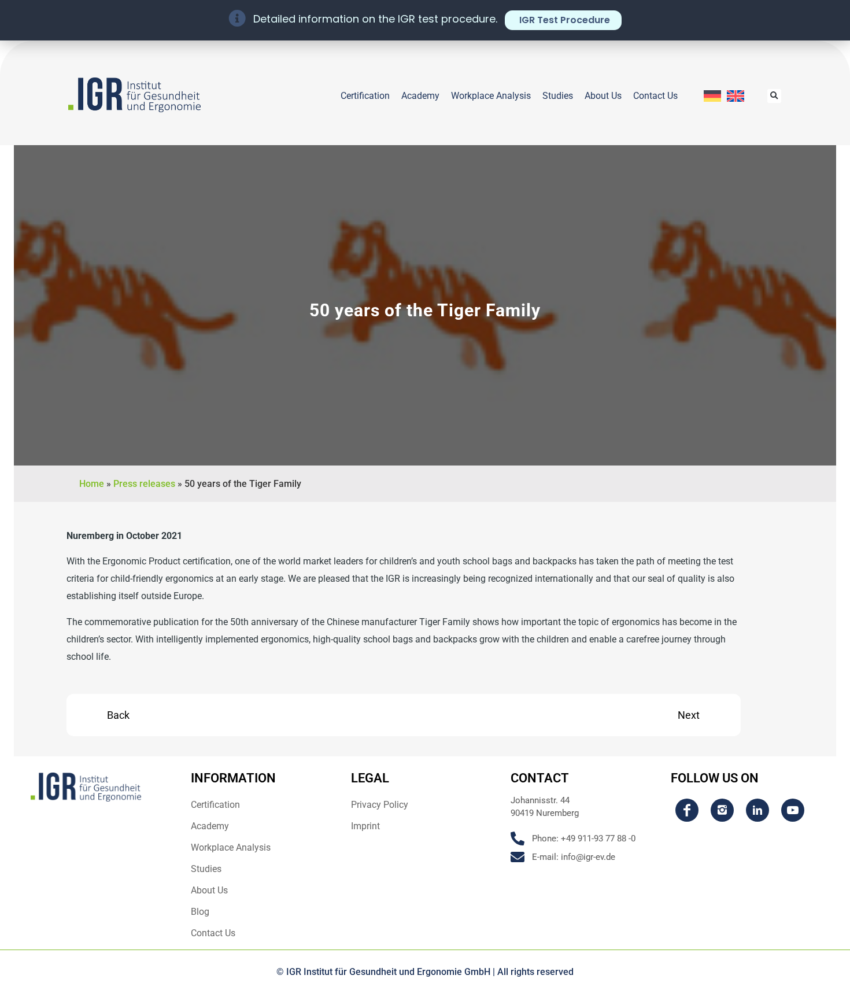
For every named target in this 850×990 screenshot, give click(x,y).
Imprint (365, 826)
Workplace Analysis (491, 95)
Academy (420, 95)
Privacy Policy (379, 804)
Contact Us (655, 95)
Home (91, 483)
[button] (774, 96)
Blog (200, 911)
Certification (365, 95)
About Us (603, 95)
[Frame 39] (757, 810)
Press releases (144, 483)
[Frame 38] (722, 810)
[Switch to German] (712, 96)
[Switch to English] (735, 96)
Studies (557, 95)
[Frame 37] (687, 810)
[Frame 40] (793, 810)
